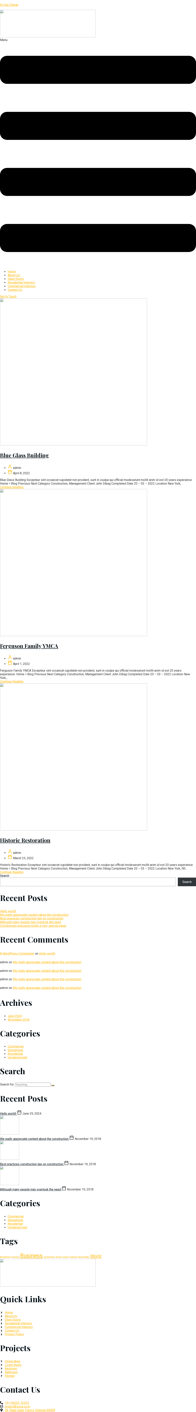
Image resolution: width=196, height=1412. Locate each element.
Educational (15, 1050)
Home (12, 271)
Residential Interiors (21, 282)
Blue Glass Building (24, 455)
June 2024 (15, 1016)
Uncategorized (17, 1057)
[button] (98, 152)
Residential (15, 1054)
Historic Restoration (25, 840)
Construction (49, 1257)
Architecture (5, 1257)
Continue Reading (11, 487)
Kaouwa (73, 1257)
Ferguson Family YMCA (29, 645)
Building (16, 1257)
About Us (14, 275)
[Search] (52, 1085)
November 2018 (18, 1019)
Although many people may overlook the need (30, 922)
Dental (59, 1257)
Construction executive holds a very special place (33, 926)
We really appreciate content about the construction (34, 915)
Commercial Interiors (22, 286)
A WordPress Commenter (17, 953)
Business (31, 1255)
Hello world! (8, 911)
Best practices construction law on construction (31, 918)
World (95, 1256)
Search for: (7, 1084)
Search (4, 876)
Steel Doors (16, 279)
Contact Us (15, 290)
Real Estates (84, 1257)
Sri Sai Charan (9, 5)
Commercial (16, 1046)
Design (65, 1257)
